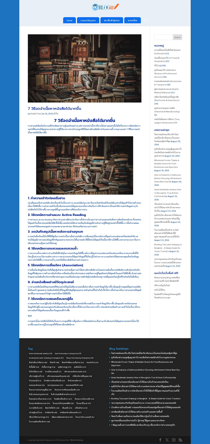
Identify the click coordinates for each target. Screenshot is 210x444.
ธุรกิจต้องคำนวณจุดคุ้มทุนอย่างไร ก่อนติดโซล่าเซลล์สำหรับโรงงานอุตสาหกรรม (168, 152)
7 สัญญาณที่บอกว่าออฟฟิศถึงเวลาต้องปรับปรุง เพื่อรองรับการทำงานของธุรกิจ (143, 425)
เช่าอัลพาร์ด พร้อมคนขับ (70, 412)
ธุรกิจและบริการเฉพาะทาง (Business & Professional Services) (165, 73)
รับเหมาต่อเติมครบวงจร (39, 403)
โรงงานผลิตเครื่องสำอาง (39, 421)
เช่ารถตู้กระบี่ (35, 412)
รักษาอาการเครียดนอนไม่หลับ (67, 390)
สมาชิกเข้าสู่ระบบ (112, 20)
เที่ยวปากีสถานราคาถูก (39, 417)
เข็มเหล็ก (67, 408)
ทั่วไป (56, 113)
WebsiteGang (76, 440)
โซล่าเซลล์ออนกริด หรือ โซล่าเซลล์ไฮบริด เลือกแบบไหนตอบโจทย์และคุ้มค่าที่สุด (167, 137)
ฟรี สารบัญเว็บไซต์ (162, 285)
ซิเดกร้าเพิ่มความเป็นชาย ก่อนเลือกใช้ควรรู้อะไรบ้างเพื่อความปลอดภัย (140, 416)
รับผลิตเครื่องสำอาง (63, 399)
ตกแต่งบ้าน (92, 362)
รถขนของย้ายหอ (37, 385)
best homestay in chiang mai (68, 353)
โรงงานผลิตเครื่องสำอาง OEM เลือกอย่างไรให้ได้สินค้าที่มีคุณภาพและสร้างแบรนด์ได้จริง (166, 233)
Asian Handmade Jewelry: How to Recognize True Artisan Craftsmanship (167, 192)
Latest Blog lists (88, 20)
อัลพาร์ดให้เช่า (52, 408)
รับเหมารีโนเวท (83, 403)
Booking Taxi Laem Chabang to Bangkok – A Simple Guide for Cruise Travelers (168, 248)
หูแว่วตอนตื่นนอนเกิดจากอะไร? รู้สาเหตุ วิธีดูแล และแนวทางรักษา (138, 420)
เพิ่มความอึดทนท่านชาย (62, 417)
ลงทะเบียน (132, 20)
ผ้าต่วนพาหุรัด (75, 380)
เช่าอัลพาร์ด (51, 412)
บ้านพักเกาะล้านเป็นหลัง (54, 380)
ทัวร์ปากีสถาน (35, 371)
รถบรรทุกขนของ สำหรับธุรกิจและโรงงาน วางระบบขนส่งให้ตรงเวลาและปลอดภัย (168, 262)
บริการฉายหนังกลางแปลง (75, 371)
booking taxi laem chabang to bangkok (46, 358)
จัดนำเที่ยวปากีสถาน (38, 362)
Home (69, 20)
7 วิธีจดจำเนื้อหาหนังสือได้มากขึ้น (54, 108)
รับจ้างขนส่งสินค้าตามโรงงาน (63, 394)
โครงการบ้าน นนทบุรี (84, 417)
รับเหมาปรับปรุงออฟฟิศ (63, 403)
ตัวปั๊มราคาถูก (48, 367)
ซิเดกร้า (54, 362)
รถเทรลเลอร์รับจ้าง (74, 385)
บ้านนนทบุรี (35, 380)
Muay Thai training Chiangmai (79, 358)
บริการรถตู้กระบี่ (36, 376)
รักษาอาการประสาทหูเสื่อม (40, 390)
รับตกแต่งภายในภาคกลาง (40, 399)
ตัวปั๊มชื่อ (34, 367)
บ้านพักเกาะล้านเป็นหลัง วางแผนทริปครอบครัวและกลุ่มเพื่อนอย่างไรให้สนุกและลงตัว (146, 407)
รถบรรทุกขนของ (55, 385)
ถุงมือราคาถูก (64, 367)
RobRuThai (35, 113)
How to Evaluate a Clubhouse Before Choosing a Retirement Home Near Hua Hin (168, 178)
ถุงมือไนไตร (80, 367)
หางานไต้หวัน (35, 408)
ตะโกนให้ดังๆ (159, 289)
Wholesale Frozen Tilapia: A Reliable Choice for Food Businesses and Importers (166, 163)
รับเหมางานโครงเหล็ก (84, 399)
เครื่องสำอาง (81, 408)
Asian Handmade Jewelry (40, 353)
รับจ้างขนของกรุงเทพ (38, 394)
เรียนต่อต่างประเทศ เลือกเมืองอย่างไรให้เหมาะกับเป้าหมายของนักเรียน (167, 207)
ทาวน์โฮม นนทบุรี (53, 371)
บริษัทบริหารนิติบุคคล (82, 376)
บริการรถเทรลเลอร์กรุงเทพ (58, 376)
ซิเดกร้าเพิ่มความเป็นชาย (73, 362)
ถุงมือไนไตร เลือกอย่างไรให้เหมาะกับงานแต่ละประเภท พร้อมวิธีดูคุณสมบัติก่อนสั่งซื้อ (168, 218)
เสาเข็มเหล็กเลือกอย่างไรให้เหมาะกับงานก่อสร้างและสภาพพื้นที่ (136, 411)
